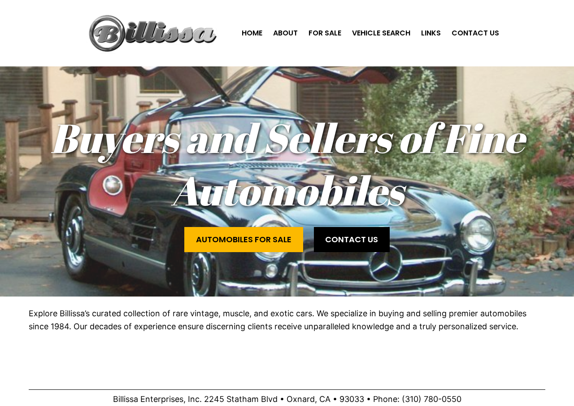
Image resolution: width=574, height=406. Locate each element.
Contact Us (351, 239)
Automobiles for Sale (243, 239)
